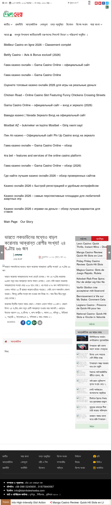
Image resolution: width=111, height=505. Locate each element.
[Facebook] (103, 2)
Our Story (26, 221)
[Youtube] (99, 2)
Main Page (10, 221)
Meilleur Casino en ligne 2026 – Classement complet (37, 44)
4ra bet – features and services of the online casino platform (42, 155)
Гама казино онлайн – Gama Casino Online (32, 75)
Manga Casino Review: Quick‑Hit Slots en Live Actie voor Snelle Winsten (91, 253)
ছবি (97, 456)
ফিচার (77, 462)
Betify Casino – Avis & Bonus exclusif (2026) (32, 55)
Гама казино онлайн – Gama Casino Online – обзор (38, 145)
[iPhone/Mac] (96, 2)
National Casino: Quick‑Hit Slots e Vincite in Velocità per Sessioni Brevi (92, 315)
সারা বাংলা (95, 24)
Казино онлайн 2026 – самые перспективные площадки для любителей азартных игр (52, 197)
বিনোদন (69, 24)
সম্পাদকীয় (61, 462)
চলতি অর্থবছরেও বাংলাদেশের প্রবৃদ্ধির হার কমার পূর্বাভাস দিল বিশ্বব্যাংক (98, 391)
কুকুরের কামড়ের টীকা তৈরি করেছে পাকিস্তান (98, 408)
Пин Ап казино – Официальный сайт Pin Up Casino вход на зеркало (49, 135)
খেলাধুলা (44, 24)
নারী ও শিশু (43, 462)
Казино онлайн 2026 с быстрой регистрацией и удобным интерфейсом (51, 185)
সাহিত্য (60, 467)
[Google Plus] (107, 6)
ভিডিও (99, 462)
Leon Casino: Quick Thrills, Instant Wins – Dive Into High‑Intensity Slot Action (92, 245)
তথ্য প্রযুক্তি (56, 24)
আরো (7, 34)
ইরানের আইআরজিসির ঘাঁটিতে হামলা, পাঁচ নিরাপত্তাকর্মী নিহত (98, 373)
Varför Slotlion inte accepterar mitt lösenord (90, 289)
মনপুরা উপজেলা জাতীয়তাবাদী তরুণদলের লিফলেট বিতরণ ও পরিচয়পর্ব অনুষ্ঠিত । (51, 34)
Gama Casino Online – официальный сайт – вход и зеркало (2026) (48, 105)
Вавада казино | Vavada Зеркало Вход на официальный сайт (45, 115)
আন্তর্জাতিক (31, 24)
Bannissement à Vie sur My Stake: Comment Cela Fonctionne (91, 297)
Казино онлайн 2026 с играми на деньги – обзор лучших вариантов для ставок (52, 210)
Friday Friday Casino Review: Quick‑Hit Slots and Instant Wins (90, 262)
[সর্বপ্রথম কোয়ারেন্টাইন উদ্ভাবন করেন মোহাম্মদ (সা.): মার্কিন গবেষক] (2, 252)
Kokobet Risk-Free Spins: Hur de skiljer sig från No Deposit (91, 280)
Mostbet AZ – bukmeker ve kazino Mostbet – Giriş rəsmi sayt (43, 125)
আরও (91, 426)
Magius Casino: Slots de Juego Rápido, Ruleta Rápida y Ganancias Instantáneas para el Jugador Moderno (90, 271)
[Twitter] (107, 2)
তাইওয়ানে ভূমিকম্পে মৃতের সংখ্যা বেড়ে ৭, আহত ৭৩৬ (98, 382)
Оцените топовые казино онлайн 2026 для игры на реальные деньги (50, 85)
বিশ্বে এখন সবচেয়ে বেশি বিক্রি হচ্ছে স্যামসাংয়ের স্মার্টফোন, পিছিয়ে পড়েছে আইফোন (99, 356)
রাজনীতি (19, 24)
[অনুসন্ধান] (89, 3)
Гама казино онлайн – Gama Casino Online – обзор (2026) (42, 165)
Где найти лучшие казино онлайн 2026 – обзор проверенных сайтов (49, 175)
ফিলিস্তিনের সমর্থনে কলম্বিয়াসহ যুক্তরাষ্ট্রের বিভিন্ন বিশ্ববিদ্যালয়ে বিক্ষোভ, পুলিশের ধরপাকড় (99, 338)
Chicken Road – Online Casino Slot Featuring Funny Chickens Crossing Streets (54, 95)
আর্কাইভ (99, 467)
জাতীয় (7, 24)
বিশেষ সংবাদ (81, 24)
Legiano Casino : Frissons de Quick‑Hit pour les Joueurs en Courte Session (91, 306)
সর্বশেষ (92, 324)
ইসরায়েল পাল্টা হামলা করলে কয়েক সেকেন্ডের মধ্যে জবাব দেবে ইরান (98, 347)
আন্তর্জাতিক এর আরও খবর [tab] (89, 332)
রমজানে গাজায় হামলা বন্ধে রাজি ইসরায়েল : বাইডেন (98, 417)
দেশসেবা (18, 255)
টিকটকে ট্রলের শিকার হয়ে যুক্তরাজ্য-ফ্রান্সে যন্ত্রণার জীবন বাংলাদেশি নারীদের (99, 400)
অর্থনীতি (24, 467)
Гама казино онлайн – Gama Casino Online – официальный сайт (47, 65)
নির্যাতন (78, 456)
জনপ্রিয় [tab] (99, 239)
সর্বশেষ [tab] (83, 239)
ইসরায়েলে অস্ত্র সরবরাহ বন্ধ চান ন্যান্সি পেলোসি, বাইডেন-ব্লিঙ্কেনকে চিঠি (99, 364)
